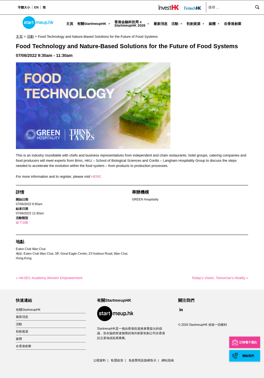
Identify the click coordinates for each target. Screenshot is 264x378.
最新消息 (161, 24)
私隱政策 (117, 360)
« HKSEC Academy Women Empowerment (49, 278)
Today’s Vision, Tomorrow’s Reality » (220, 278)
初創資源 (193, 24)
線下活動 (22, 222)
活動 (174, 24)
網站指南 (168, 360)
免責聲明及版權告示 (142, 360)
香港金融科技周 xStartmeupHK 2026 (129, 23)
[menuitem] (36, 7)
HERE (96, 176)
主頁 (69, 24)
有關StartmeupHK (91, 24)
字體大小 (24, 7)
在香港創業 (232, 24)
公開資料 (99, 360)
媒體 (212, 24)
